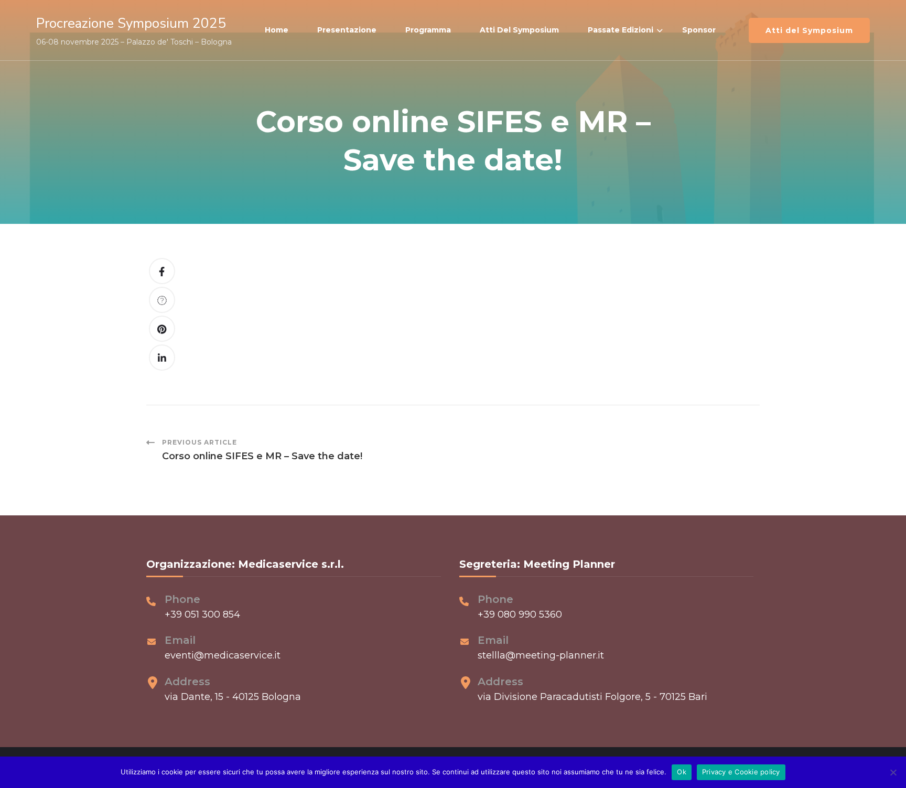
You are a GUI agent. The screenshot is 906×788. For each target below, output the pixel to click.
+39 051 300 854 (202, 614)
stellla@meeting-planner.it (541, 655)
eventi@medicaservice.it (223, 655)
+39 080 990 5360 (520, 614)
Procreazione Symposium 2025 (131, 23)
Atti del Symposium (519, 30)
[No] (893, 772)
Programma (428, 30)
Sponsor (699, 30)
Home (276, 30)
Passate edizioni (620, 30)
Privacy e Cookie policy (741, 772)
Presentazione (346, 30)
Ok (681, 772)
